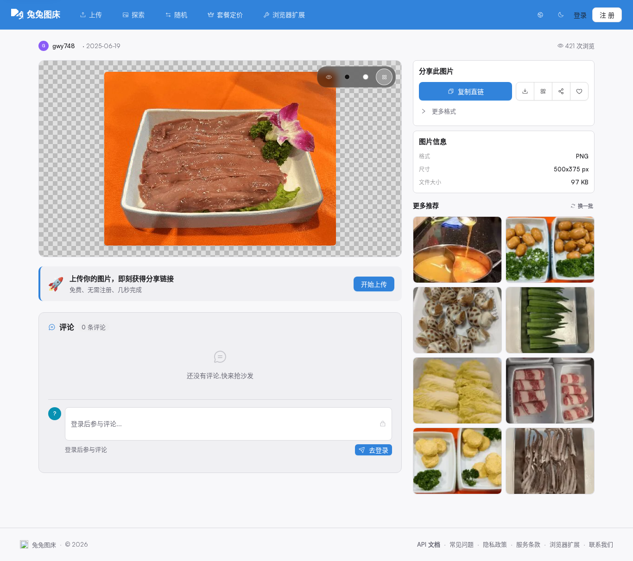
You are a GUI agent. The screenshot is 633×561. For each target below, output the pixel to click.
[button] (504, 111)
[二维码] (543, 91)
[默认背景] (328, 77)
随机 (180, 15)
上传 (95, 15)
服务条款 (528, 544)
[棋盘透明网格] (384, 77)
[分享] (561, 91)
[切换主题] (560, 14)
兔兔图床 (43, 14)
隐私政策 (495, 544)
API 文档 (428, 544)
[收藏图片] (579, 91)
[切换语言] (540, 14)
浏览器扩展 (288, 15)
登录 (580, 15)
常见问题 (461, 544)
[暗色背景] (347, 77)
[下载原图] (525, 91)
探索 (138, 15)
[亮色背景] (365, 77)
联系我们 (601, 544)
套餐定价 (230, 15)
